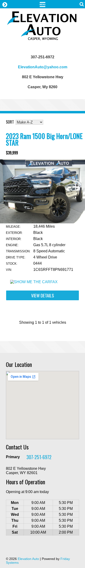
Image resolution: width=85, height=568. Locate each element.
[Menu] (42, 4)
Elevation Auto (28, 559)
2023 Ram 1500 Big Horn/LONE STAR (44, 139)
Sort (10, 122)
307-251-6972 (38, 457)
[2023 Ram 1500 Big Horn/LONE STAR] (42, 222)
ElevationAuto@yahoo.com (42, 67)
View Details (42, 295)
